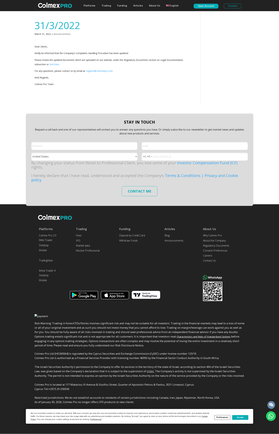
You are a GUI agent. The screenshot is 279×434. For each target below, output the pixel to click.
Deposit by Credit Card (132, 235)
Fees (79, 235)
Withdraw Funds (128, 240)
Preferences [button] (95, 419)
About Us (154, 6)
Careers (207, 255)
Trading (106, 6)
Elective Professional (88, 250)
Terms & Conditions (183, 175)
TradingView (46, 260)
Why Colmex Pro (212, 235)
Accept (240, 417)
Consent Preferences (215, 250)
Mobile (43, 250)
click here (54, 64)
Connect (232, 6)
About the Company (214, 240)
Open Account (206, 6)
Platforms (89, 6)
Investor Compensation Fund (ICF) (207, 162)
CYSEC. (150, 371)
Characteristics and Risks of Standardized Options (203, 336)
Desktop (44, 245)
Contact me (139, 191)
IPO (78, 240)
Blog (167, 235)
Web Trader (45, 240)
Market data (83, 245)
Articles (138, 6)
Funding (122, 6)
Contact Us (209, 260)
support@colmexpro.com (99, 70)
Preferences (222, 417)
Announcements (62, 33)
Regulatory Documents (216, 245)
